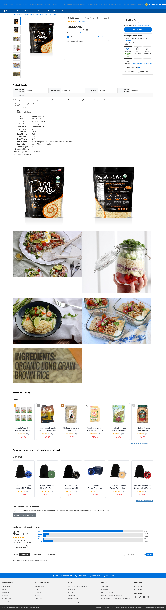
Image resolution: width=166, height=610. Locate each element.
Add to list (131, 72)
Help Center (82, 576)
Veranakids (47, 4)
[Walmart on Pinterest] (148, 597)
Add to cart (137, 29)
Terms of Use (105, 586)
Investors (5, 595)
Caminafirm (62, 4)
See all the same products (144, 501)
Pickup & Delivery (54, 11)
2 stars (40, 539)
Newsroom (5, 592)
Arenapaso (33, 4)
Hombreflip (40, 4)
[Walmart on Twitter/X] (139, 597)
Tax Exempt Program (74, 602)
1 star (40, 541)
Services (19, 11)
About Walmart (7, 586)
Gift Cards (38, 598)
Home (14, 14)
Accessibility (72, 595)
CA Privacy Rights (107, 592)
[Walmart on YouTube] (144, 597)
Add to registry (145, 72)
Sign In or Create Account (63, 576)
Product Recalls (73, 598)
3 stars (40, 536)
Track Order (96, 576)
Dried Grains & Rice (50, 14)
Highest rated (38, 554)
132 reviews (82, 21)
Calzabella (54, 4)
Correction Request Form (24, 515)
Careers (73, 11)
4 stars (40, 534)
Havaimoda (118, 4)
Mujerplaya (26, 4)
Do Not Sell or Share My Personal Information (115, 598)
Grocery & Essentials (39, 11)
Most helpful (51, 554)
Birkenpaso (140, 4)
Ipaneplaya (133, 4)
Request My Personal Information (112, 595)
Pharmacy (65, 11)
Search (149, 554)
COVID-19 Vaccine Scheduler (77, 586)
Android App (138, 589)
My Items (82, 11)
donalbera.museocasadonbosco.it (93, 37)
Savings (27, 11)
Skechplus (69, 4)
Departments (10, 11)
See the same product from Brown (141, 443)
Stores (37, 589)
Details (140, 67)
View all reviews (20, 547)
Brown (69, 95)
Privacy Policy (105, 589)
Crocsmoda (90, 4)
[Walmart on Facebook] (135, 597)
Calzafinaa (5, 4)
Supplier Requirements (9, 602)
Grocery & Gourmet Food (25, 14)
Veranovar (19, 4)
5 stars (40, 531)
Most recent (24, 554)
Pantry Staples (38, 14)
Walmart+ (38, 595)
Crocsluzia (97, 4)
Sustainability (6, 598)
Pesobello (82, 4)
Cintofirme (104, 4)
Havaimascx (126, 4)
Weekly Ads (110, 576)
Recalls (70, 592)
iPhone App (138, 586)
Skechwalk (76, 4)
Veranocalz (12, 4)
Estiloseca (111, 4)
